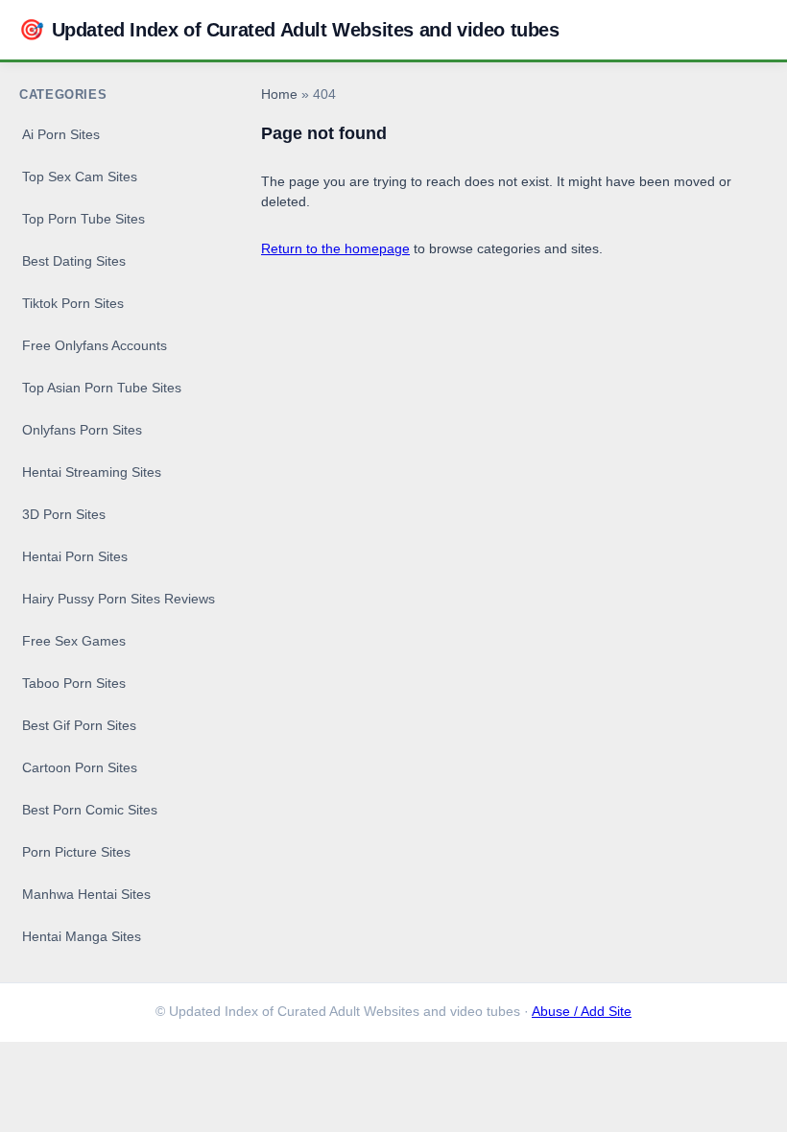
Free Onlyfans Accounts (94, 345)
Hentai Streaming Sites (91, 472)
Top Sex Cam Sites (79, 176)
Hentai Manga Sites (81, 936)
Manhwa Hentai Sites (86, 894)
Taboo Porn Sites (74, 683)
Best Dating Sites (74, 261)
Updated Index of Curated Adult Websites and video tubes (289, 29)
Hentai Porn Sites (75, 556)
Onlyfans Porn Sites (82, 429)
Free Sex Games (74, 641)
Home (279, 94)
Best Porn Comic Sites (89, 809)
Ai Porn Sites (61, 134)
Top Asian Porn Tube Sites (101, 387)
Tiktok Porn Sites (73, 303)
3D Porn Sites (64, 514)
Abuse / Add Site (582, 1011)
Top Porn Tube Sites (83, 218)
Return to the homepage (335, 248)
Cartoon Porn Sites (79, 767)
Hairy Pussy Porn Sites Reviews (118, 598)
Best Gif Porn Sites (79, 725)
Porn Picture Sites (76, 852)
